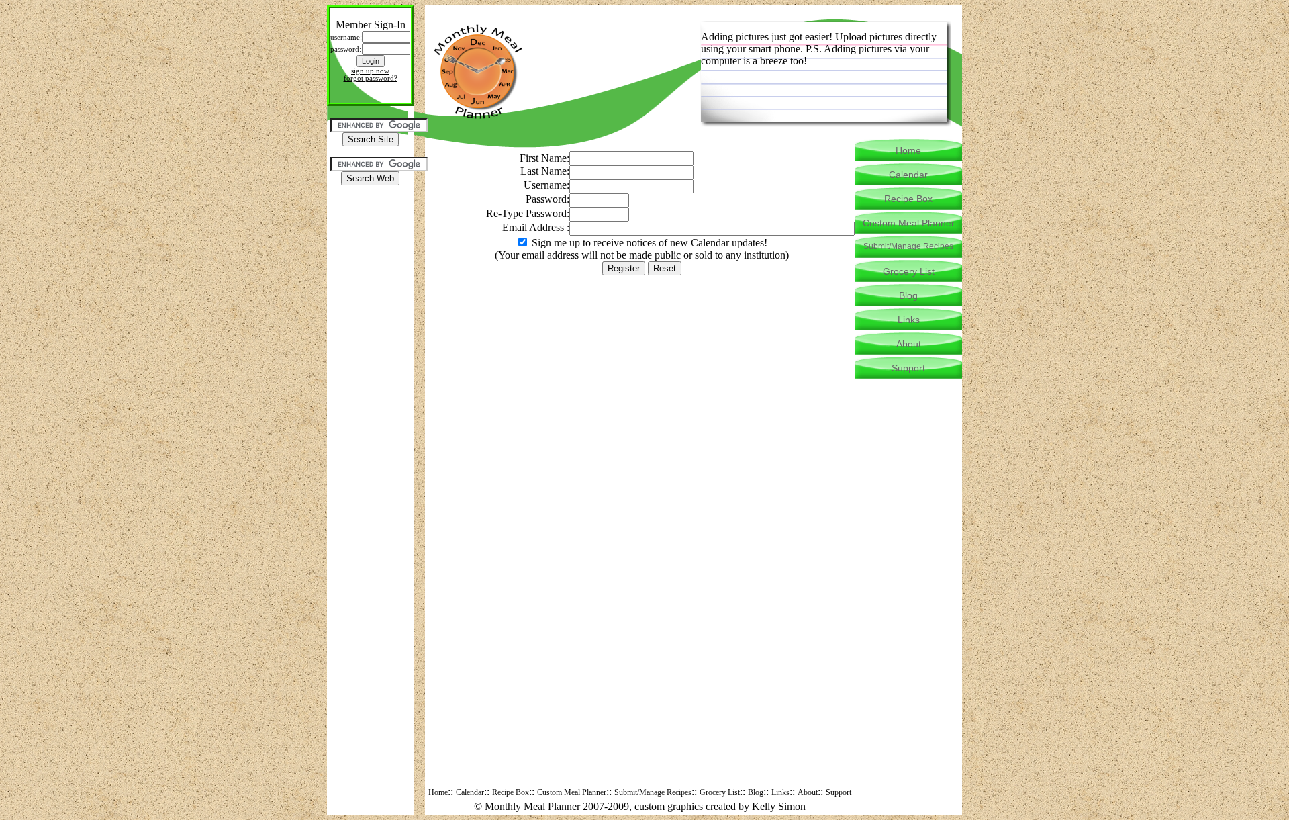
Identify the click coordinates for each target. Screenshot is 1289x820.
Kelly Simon (779, 806)
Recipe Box (510, 792)
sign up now (370, 71)
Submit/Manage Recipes (652, 792)
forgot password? (370, 78)
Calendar (470, 792)
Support (838, 792)
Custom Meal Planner (571, 792)
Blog (755, 792)
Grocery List (720, 792)
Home (438, 792)
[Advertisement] (370, 226)
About (808, 792)
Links (780, 792)
